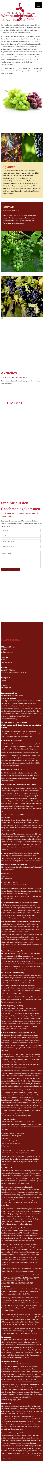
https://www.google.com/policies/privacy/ (17, 1282)
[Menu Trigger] (38, 5)
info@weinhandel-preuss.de (17, 673)
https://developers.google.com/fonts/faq (20, 1277)
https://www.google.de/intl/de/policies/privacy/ (19, 1333)
